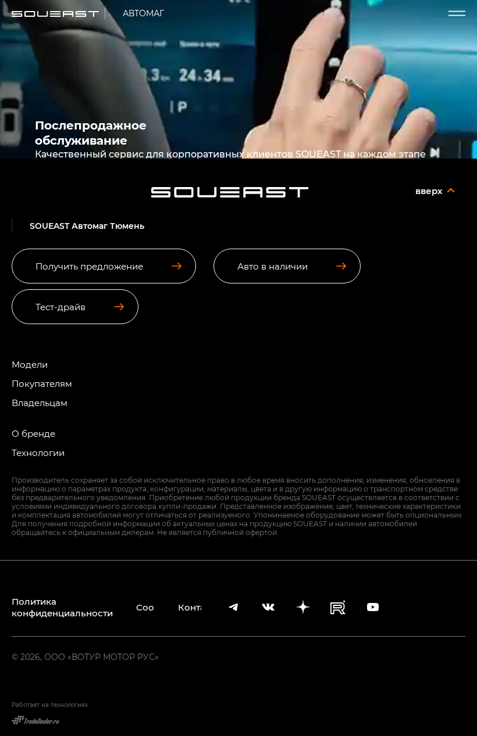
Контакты (189, 607)
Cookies (145, 607)
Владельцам (39, 402)
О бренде (33, 433)
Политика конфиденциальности (62, 607)
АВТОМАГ (143, 13)
